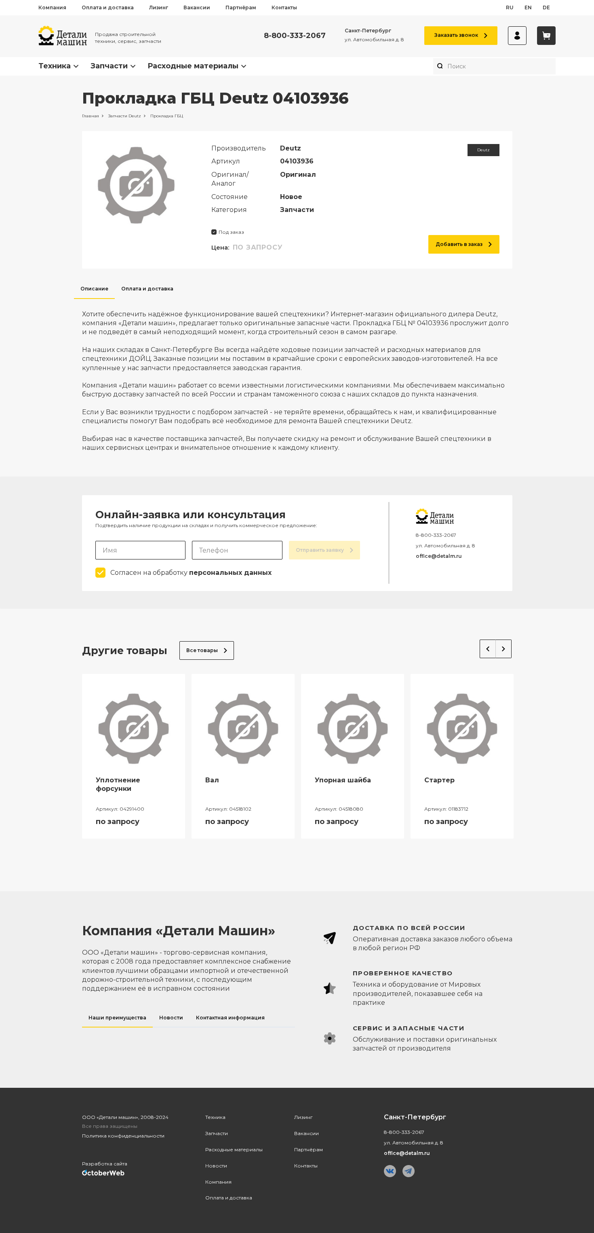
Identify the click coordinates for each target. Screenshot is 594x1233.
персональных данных (230, 572)
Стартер (439, 780)
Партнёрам (240, 7)
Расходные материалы (192, 65)
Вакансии (196, 7)
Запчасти (109, 65)
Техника (54, 65)
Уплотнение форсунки (118, 784)
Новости (216, 1166)
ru (510, 7)
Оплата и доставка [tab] (147, 289)
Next (504, 649)
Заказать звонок (456, 35)
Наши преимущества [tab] (117, 1018)
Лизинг (158, 7)
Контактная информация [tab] (230, 1018)
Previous (488, 649)
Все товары (202, 650)
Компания (52, 7)
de (546, 7)
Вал (212, 780)
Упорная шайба (343, 780)
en (528, 7)
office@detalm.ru (439, 556)
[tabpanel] (297, 376)
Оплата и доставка (108, 7)
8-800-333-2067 (295, 36)
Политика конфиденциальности (123, 1136)
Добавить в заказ (459, 244)
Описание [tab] (94, 289)
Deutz (483, 150)
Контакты (284, 7)
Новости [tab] (171, 1018)
